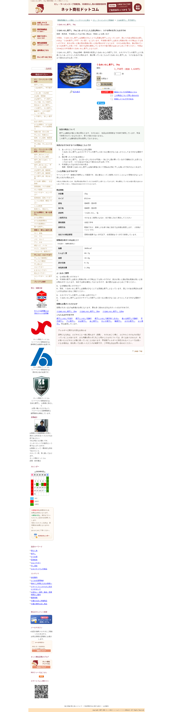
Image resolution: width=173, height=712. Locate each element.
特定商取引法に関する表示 (92, 706)
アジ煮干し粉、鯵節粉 (42, 173)
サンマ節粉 (38, 190)
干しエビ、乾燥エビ (41, 135)
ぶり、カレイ (39, 239)
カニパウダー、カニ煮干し (43, 277)
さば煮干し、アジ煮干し (43, 99)
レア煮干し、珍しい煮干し (43, 117)
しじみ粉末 (38, 206)
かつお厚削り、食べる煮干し (43, 213)
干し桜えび (38, 264)
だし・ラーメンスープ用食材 (43, 80)
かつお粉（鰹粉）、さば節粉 (43, 182)
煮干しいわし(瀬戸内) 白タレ (107, 318)
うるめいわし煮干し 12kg (113, 311)
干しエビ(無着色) (40, 258)
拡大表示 (76, 92)
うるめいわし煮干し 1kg (66, 311)
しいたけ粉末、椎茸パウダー (43, 202)
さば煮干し (82, 321)
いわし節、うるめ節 (41, 93)
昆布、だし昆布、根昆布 (43, 138)
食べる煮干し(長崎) (130, 318)
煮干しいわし (39, 85)
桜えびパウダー (40, 273)
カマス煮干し (129, 321)
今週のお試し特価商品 (39, 601)
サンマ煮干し (106, 321)
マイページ (62, 20)
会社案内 (34, 577)
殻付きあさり (39, 141)
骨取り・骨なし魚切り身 (43, 230)
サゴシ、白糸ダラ (40, 248)
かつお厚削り (39, 218)
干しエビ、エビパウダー (43, 255)
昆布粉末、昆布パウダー (43, 198)
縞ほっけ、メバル (40, 245)
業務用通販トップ (36, 20)
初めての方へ (49, 20)
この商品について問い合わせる (126, 95)
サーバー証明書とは (41, 311)
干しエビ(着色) (40, 261)
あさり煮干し (39, 121)
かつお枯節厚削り (40, 221)
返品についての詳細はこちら (125, 92)
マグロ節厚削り (40, 224)
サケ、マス (38, 236)
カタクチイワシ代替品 (39, 569)
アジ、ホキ (38, 242)
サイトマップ (134, 20)
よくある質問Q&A (37, 580)
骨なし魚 (34, 551)
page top (138, 351)
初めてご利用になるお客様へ (41, 583)
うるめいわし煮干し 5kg (89, 311)
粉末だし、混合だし (41, 209)
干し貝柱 (34, 566)
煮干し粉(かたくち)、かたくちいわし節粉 (42, 156)
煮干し (33, 554)
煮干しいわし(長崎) (84, 318)
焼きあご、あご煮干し (42, 105)
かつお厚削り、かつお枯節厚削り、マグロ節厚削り (43, 127)
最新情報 (34, 598)
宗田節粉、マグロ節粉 (42, 186)
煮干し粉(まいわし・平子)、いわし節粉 (42, 166)
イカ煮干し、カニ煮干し (43, 108)
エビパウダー (39, 267)
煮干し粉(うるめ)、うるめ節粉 (42, 161)
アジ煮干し (70, 321)
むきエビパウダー (40, 270)
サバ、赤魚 (38, 233)
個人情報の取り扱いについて (73, 706)
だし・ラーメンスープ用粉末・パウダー (43, 150)
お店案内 (106, 706)
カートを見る (106, 20)
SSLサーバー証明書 (41, 313)
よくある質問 (91, 20)
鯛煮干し (118, 321)
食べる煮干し (39, 227)
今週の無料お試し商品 (39, 604)
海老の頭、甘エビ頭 (41, 132)
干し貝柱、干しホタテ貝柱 (43, 145)
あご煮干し (94, 321)
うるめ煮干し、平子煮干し (43, 89)
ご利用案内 (76, 20)
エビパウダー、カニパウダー (43, 194)
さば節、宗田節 (40, 96)
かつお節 (34, 557)
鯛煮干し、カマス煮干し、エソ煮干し (42, 112)
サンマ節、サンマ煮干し (43, 102)
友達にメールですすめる (124, 99)
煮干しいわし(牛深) (64, 318)
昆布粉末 (34, 560)
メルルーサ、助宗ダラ (42, 251)
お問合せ (118, 20)
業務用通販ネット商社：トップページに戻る (73, 20)
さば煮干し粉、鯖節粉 (42, 170)
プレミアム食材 (40, 282)
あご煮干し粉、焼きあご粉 (43, 177)
